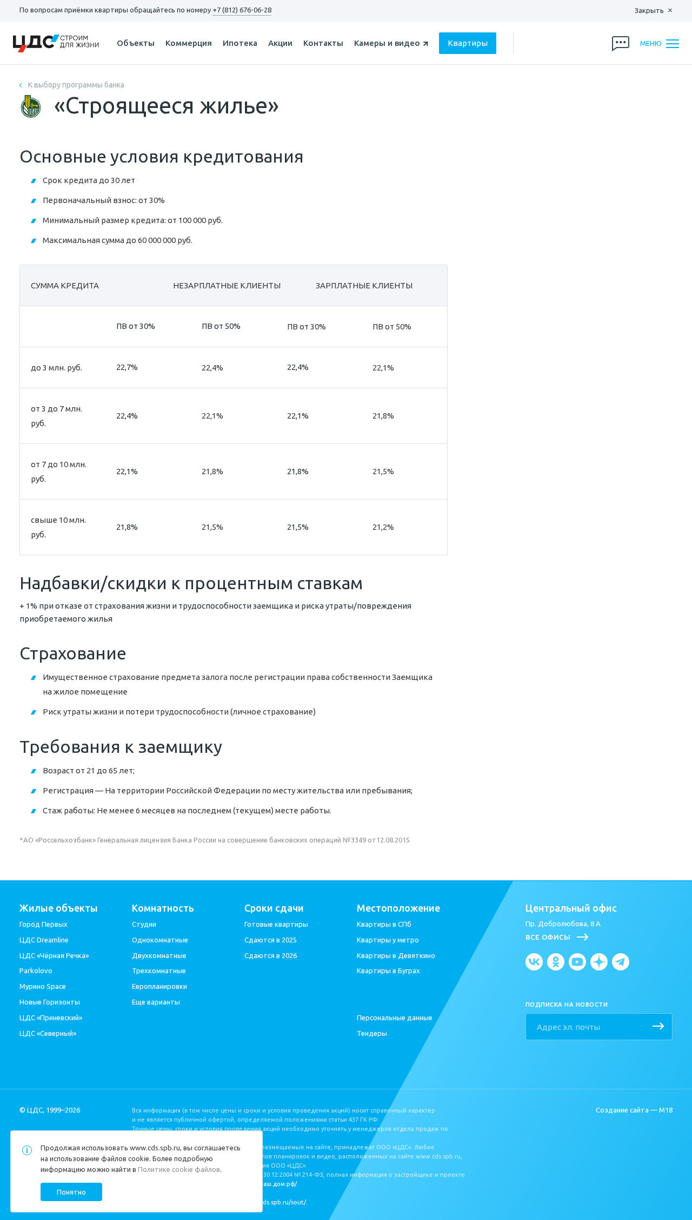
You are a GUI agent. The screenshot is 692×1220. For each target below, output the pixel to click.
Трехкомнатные (159, 970)
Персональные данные (394, 1017)
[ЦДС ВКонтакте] (534, 961)
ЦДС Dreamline (44, 939)
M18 (666, 1110)
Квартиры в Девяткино (396, 955)
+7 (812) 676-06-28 (241, 10)
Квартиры (468, 43)
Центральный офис (571, 907)
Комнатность (163, 907)
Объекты (136, 43)
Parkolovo (35, 970)
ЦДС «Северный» (47, 1033)
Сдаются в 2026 (270, 955)
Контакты (323, 43)
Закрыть (649, 10)
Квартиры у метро (388, 939)
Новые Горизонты (49, 1002)
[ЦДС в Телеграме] (620, 961)
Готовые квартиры (276, 924)
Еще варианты (156, 1002)
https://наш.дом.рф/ (267, 1184)
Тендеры (372, 1033)
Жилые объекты (58, 907)
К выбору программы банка (76, 84)
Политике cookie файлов (179, 1169)
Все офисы (548, 937)
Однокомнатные (160, 939)
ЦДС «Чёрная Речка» (54, 955)
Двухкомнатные (159, 955)
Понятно (71, 1192)
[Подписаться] (658, 1027)
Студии (144, 924)
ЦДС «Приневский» (50, 1017)
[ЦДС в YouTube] (577, 961)
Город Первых (43, 924)
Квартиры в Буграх (388, 970)
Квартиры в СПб (384, 924)
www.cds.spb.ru (155, 1147)
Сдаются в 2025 (270, 939)
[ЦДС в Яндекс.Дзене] (599, 961)
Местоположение (398, 907)
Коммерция (188, 43)
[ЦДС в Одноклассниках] (555, 961)
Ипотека (240, 43)
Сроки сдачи (274, 907)
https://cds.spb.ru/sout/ (272, 1202)
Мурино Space (42, 986)
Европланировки (159, 986)
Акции (280, 43)
